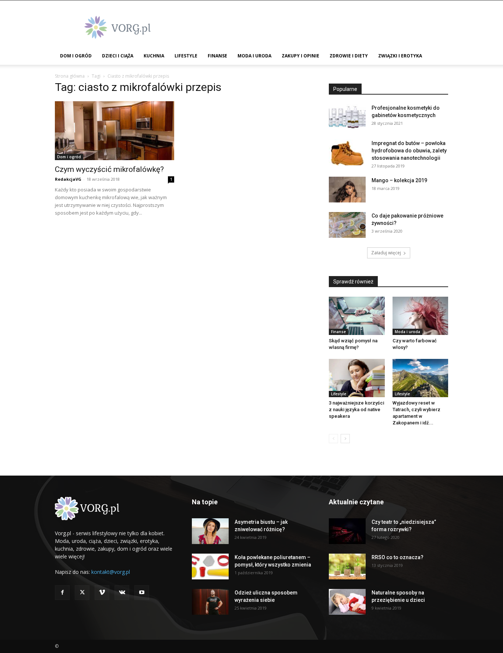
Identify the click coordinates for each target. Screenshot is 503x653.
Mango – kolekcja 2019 (399, 180)
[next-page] (345, 438)
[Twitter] (82, 592)
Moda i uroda (254, 56)
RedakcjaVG (68, 179)
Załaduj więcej (386, 253)
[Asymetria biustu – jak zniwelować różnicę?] (210, 531)
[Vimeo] (102, 592)
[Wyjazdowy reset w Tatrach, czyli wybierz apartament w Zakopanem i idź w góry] (421, 378)
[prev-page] (333, 438)
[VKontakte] (122, 592)
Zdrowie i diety (349, 56)
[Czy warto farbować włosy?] (421, 316)
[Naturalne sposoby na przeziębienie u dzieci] (347, 602)
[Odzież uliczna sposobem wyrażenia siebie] (210, 602)
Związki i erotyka (400, 56)
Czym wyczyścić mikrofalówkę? (109, 169)
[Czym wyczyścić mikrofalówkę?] (114, 130)
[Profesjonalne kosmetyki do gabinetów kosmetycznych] (347, 117)
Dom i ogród (76, 56)
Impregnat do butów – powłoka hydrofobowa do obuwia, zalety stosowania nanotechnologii (409, 150)
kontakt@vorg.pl (110, 571)
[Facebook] (62, 592)
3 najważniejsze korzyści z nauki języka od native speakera (356, 409)
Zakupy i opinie (300, 56)
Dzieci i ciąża (117, 56)
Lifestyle (186, 56)
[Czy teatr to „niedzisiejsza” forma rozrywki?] (347, 531)
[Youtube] (141, 592)
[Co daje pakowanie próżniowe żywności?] (347, 225)
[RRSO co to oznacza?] (347, 566)
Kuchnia (154, 56)
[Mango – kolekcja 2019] (347, 189)
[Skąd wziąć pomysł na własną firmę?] (357, 316)
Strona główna (70, 76)
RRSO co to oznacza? (397, 557)
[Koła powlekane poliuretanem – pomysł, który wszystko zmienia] (210, 566)
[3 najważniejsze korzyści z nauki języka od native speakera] (357, 378)
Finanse (217, 56)
